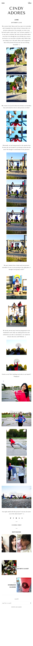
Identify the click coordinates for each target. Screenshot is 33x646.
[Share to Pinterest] (16, 518)
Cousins (14, 525)
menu (3, 2)
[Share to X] (10, 518)
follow (29, 2)
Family (19, 525)
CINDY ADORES (16, 10)
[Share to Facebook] (13, 518)
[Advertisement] (16, 627)
